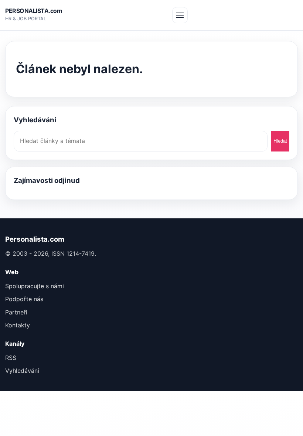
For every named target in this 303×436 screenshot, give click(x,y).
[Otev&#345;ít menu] (180, 15)
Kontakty (17, 325)
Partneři (16, 312)
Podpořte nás (24, 299)
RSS (10, 357)
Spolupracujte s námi (34, 286)
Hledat (280, 141)
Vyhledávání (22, 370)
